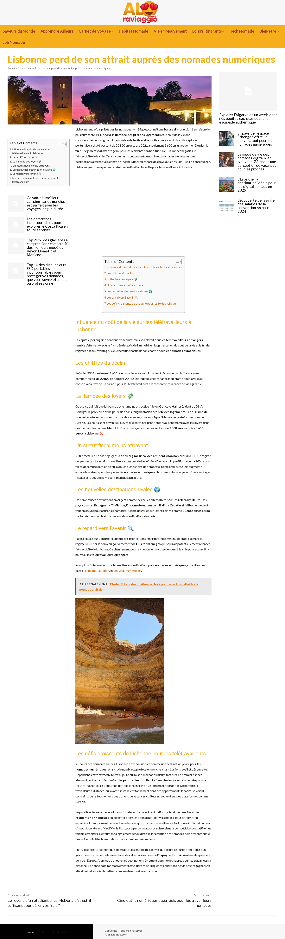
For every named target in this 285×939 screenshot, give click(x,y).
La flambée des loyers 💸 (27, 161)
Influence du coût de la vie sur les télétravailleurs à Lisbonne (31, 151)
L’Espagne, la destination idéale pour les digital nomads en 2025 (257, 184)
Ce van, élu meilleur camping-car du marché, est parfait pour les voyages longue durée (46, 203)
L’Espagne (89, 570)
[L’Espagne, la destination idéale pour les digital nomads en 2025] (226, 184)
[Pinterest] (42, 130)
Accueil (11, 68)
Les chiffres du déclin (25, 157)
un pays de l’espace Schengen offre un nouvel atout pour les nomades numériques (255, 138)
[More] (51, 130)
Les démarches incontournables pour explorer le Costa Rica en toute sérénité (47, 224)
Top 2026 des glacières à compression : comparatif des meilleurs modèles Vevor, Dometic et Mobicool (47, 247)
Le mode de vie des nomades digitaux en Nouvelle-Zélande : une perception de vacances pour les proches (257, 161)
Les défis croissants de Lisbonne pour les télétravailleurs (36, 180)
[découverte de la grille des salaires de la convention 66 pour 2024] (226, 205)
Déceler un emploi (28, 68)
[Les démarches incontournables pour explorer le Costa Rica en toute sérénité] (16, 225)
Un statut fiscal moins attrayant (31, 165)
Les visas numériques (127, 570)
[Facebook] (24, 130)
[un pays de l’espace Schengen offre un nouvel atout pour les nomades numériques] (226, 138)
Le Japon (103, 570)
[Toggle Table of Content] (61, 144)
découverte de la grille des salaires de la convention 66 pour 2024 (256, 205)
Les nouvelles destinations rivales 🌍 (34, 169)
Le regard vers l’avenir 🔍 (27, 173)
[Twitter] (33, 130)
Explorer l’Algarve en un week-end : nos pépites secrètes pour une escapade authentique (248, 118)
